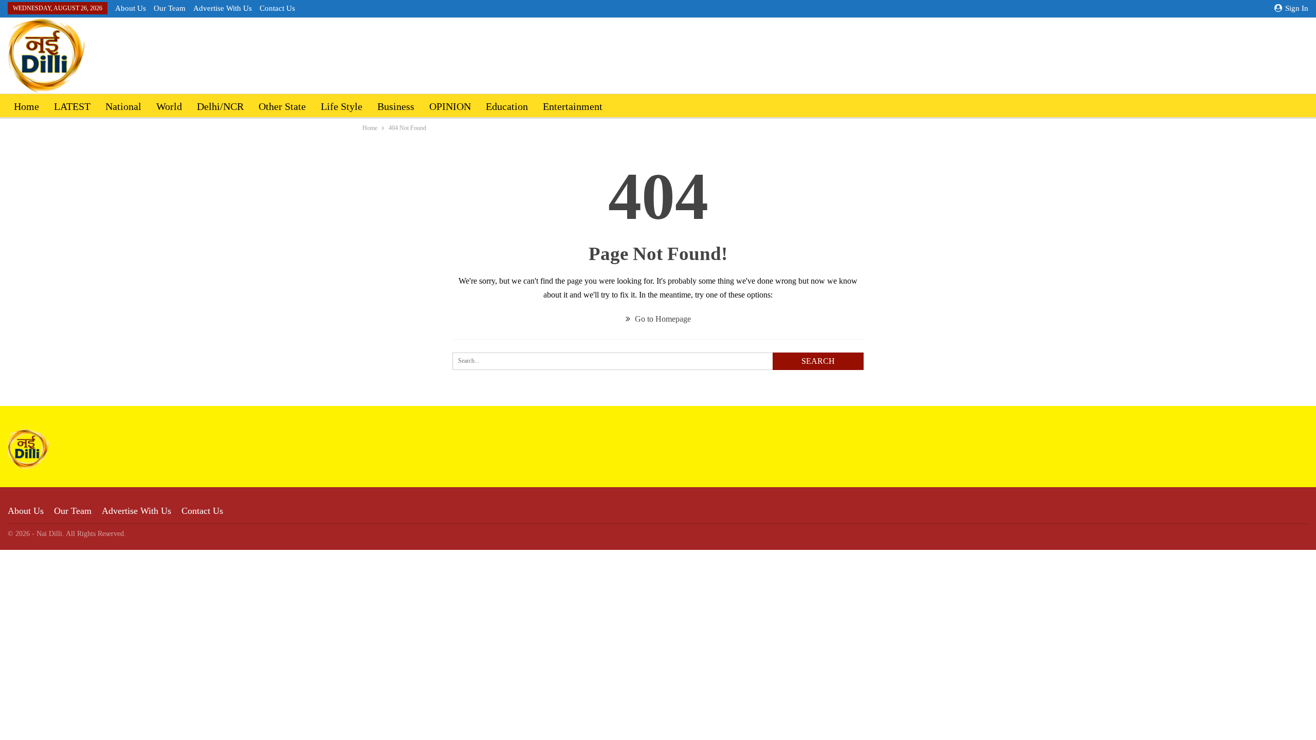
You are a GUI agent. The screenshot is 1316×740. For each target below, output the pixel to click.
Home (26, 106)
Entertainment (572, 106)
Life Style (341, 106)
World (169, 106)
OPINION (450, 106)
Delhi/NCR (220, 106)
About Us (130, 8)
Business (395, 106)
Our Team (170, 8)
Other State (282, 106)
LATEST (72, 106)
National (123, 106)
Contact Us (277, 8)
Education (507, 106)
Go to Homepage (662, 318)
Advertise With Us (222, 8)
